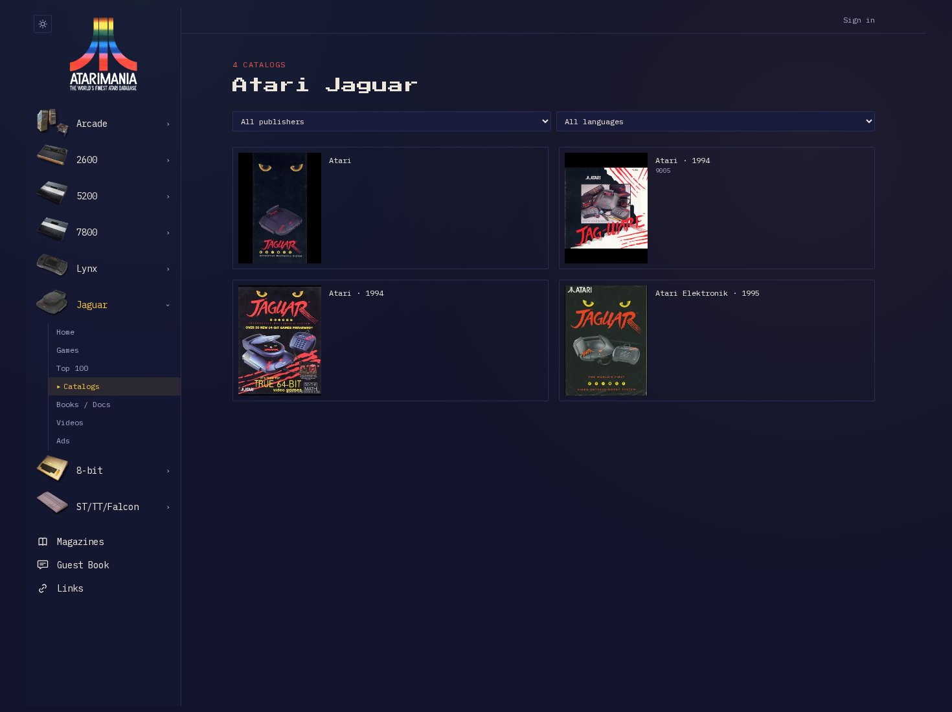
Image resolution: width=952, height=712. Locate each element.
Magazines (80, 542)
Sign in (859, 20)
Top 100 (72, 368)
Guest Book (83, 565)
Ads (63, 440)
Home (65, 332)
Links (70, 588)
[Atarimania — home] (103, 54)
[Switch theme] (43, 24)
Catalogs (78, 386)
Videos (70, 422)
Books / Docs (83, 404)
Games (67, 350)
